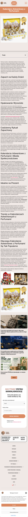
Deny (14, 508)
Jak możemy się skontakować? (9, 400)
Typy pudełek (13, 464)
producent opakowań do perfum (10, 265)
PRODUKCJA (14, 458)
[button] (26, 493)
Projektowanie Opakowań (13, 473)
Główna (13, 446)
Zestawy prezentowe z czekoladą (14, 470)
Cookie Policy (13, 515)
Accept (14, 505)
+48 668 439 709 (15, 438)
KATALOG (13, 455)
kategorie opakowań (13, 461)
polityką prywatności (17, 421)
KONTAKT (14, 476)
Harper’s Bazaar (14, 177)
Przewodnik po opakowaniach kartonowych (13, 467)
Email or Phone (5, 407)
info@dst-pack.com (23, 438)
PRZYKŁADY (14, 449)
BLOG (14, 482)
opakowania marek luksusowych (12, 116)
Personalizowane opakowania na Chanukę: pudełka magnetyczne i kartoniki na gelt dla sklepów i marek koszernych (12, 353)
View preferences (14, 512)
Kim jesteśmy (14, 479)
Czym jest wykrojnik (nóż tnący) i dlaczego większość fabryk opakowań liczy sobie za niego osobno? (14, 332)
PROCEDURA (14, 452)
